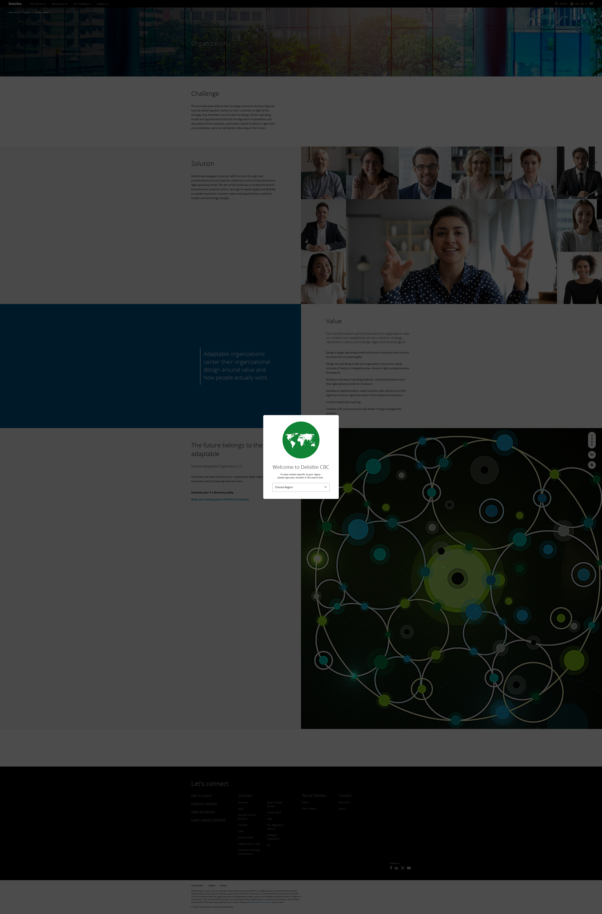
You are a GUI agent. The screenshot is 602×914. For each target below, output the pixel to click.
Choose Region (284, 487)
